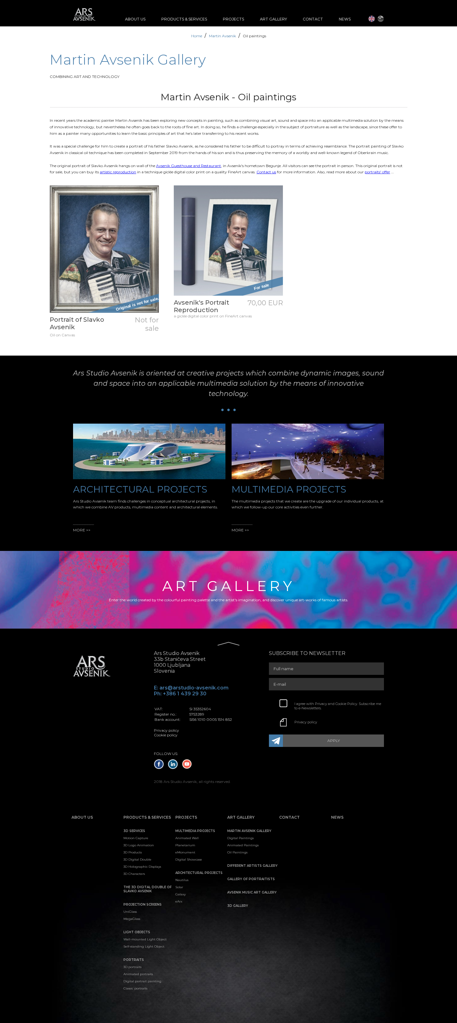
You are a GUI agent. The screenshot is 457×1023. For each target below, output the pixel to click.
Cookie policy (166, 735)
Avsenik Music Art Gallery (252, 892)
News (345, 19)
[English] (371, 19)
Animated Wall (187, 838)
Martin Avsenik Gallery (249, 831)
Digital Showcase (188, 859)
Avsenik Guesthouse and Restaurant (188, 165)
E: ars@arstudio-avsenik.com (191, 688)
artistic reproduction (118, 172)
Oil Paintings (237, 852)
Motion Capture (135, 838)
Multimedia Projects (195, 831)
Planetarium (185, 845)
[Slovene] (380, 19)
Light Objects (136, 932)
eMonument (185, 852)
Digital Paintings (240, 838)
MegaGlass (131, 919)
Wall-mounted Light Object (145, 939)
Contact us (266, 172)
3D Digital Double (137, 859)
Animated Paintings (243, 845)
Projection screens (142, 905)
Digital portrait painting (142, 981)
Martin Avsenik (223, 36)
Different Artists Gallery (252, 866)
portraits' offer (377, 172)
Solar (179, 887)
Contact (313, 19)
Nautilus (181, 880)
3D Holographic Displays (142, 867)
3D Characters (134, 874)
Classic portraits (135, 988)
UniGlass (130, 912)
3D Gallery (237, 906)
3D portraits (132, 967)
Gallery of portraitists (251, 879)
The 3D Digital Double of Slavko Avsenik (147, 889)
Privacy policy (305, 722)
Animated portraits (138, 974)
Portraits (133, 960)
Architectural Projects (199, 873)
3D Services (134, 831)
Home (197, 36)
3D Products (132, 852)
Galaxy (180, 894)
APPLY (333, 740)
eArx (178, 901)
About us (135, 19)
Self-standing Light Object (143, 946)
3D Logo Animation (138, 845)
